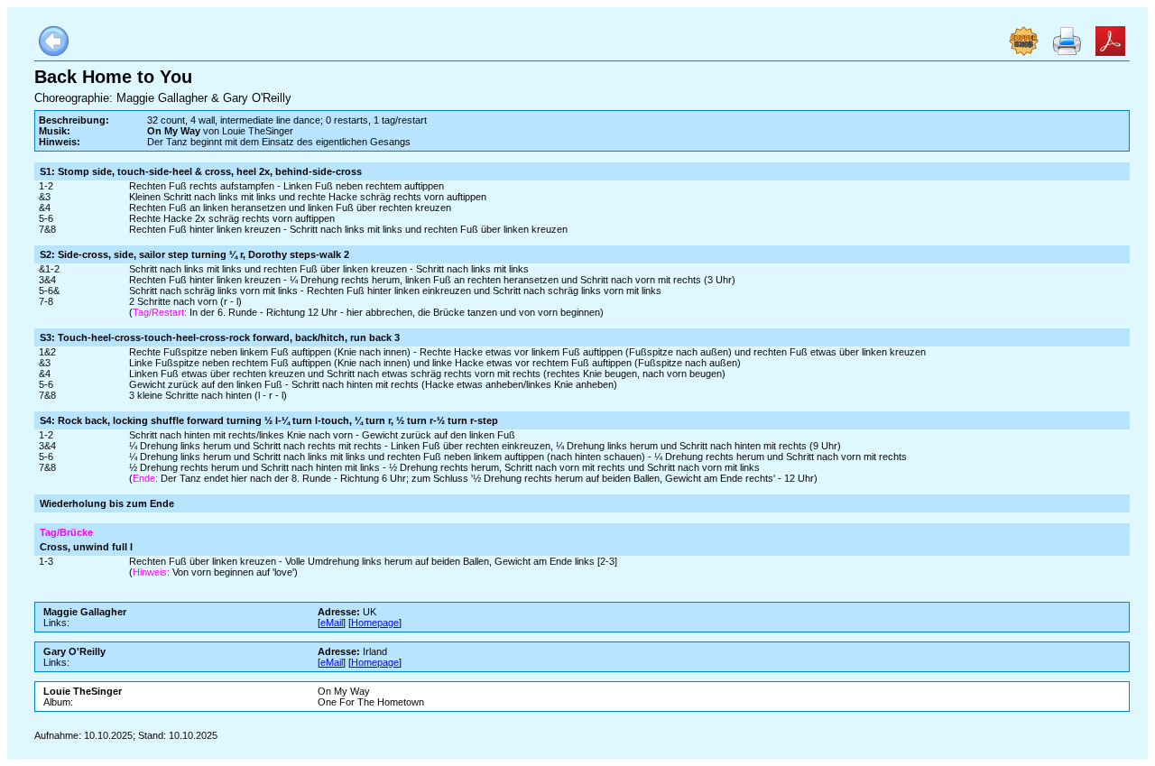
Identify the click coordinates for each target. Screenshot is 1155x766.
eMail (331, 622)
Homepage (375, 622)
